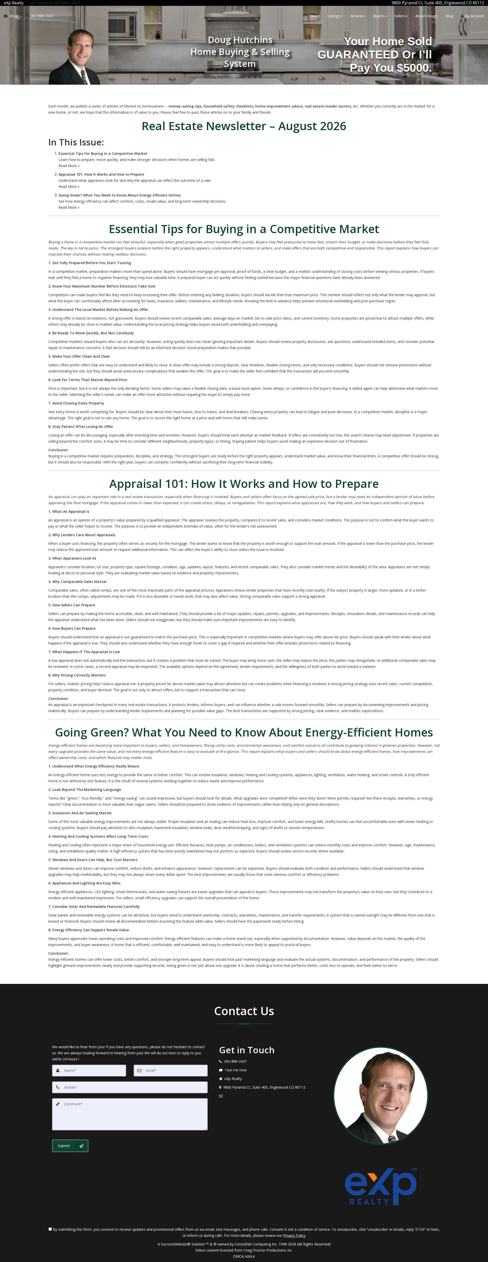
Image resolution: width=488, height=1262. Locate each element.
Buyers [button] (378, 15)
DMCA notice (244, 1256)
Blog (449, 15)
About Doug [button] (425, 15)
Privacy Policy (294, 1235)
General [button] (356, 15)
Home (315, 15)
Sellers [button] (399, 15)
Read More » (69, 165)
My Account (474, 15)
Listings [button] (333, 15)
